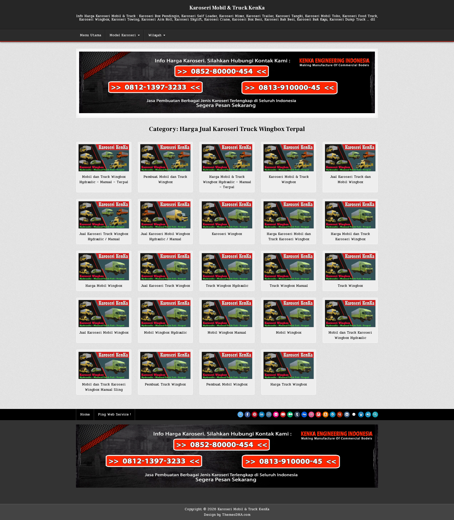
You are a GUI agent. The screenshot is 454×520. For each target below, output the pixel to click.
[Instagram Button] (269, 414)
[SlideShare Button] (361, 414)
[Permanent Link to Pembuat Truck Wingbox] (165, 365)
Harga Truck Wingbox (288, 384)
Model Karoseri (123, 35)
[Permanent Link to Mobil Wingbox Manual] (227, 313)
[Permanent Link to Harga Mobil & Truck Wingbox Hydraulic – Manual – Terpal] (227, 157)
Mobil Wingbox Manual (227, 332)
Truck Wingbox (350, 285)
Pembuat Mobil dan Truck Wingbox (165, 179)
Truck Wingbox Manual (289, 285)
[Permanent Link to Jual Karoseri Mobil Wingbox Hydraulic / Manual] (165, 214)
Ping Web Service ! (114, 414)
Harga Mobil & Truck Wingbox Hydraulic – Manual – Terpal (227, 182)
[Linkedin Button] (262, 414)
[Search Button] (375, 414)
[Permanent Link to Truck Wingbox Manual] (289, 266)
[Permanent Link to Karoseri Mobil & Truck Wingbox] (289, 157)
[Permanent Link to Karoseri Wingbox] (227, 214)
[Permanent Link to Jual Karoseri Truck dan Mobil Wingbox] (350, 157)
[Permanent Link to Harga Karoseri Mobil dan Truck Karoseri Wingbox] (289, 214)
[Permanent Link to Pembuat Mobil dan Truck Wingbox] (165, 157)
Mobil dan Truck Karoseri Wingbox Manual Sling (104, 387)
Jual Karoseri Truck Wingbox (165, 285)
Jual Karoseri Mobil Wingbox (103, 332)
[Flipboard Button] (318, 414)
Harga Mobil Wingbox (103, 285)
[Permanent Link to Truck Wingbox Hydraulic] (227, 266)
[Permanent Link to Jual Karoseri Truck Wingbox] (165, 266)
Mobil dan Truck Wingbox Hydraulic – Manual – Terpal (103, 179)
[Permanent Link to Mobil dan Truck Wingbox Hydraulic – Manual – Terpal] (104, 157)
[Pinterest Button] (254, 414)
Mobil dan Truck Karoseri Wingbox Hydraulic (350, 335)
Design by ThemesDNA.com (227, 514)
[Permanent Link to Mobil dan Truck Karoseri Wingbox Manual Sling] (104, 365)
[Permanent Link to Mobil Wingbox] (289, 313)
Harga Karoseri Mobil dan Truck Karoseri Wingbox (289, 236)
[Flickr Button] (276, 414)
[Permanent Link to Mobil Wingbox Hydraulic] (165, 313)
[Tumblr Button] (297, 414)
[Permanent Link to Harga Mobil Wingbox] (104, 266)
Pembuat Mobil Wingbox (226, 384)
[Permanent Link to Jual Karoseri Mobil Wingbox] (104, 313)
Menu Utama (90, 35)
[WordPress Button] (333, 414)
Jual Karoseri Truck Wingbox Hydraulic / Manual (103, 236)
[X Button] (240, 414)
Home (85, 414)
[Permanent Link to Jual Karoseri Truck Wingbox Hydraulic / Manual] (104, 214)
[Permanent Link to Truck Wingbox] (350, 266)
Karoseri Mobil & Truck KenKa (227, 7)
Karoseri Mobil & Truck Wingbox (289, 179)
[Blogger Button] (325, 414)
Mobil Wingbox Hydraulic (165, 332)
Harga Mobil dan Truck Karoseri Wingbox (350, 236)
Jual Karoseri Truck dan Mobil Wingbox (350, 179)
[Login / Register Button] (368, 414)
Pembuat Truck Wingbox (165, 384)
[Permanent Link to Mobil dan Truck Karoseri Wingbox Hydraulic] (350, 313)
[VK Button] (347, 414)
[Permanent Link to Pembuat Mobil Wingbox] (227, 365)
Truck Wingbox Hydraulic (227, 285)
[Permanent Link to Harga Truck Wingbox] (289, 365)
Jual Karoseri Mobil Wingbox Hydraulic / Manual (165, 236)
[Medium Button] (290, 414)
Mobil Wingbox (288, 332)
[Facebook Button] (247, 414)
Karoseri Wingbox (227, 234)
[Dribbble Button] (311, 414)
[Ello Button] (354, 414)
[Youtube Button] (283, 414)
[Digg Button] (304, 414)
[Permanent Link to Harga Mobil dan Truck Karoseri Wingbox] (350, 214)
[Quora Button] (340, 414)
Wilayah (154, 35)
